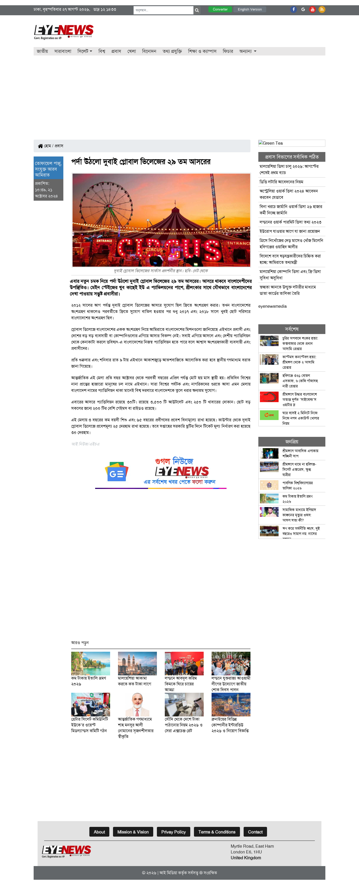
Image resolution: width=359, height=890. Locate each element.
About (99, 832)
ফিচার (228, 51)
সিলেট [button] (83, 51)
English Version (250, 9)
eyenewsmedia (272, 306)
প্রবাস (116, 51)
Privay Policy (173, 832)
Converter (220, 9)
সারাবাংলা (62, 51)
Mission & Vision (133, 832)
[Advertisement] (179, 95)
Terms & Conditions (216, 832)
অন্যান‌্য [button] (246, 51)
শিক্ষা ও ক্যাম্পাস (202, 51)
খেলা (131, 51)
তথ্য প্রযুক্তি (172, 51)
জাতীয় (42, 51)
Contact (255, 832)
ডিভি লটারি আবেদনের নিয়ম (281, 182)
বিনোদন (149, 51)
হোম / (48, 146)
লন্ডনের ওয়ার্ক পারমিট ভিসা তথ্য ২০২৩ (291, 222)
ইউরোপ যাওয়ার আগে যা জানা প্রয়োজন (290, 231)
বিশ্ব (102, 51)
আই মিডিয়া (168, 873)
